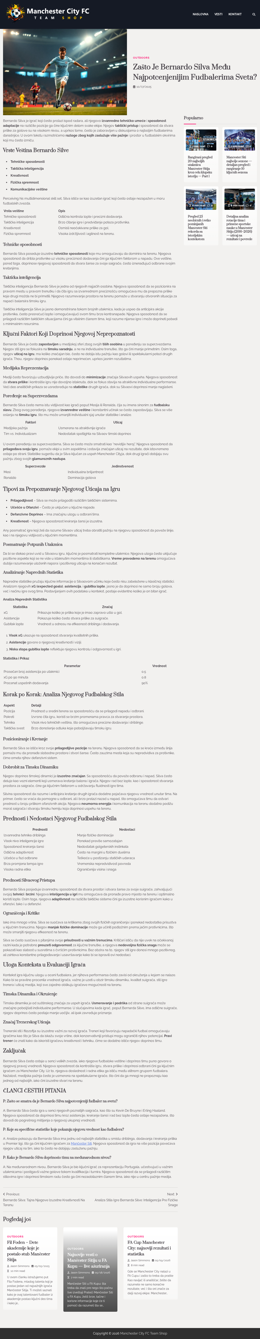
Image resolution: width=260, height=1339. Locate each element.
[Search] (254, 14)
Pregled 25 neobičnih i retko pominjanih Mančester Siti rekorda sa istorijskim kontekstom (199, 228)
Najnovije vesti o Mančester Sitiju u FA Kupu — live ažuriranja (88, 1260)
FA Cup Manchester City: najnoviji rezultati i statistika (149, 1248)
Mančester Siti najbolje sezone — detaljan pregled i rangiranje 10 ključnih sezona (239, 165)
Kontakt (235, 14)
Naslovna (200, 14)
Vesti (218, 14)
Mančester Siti (81, 1143)
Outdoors (141, 57)
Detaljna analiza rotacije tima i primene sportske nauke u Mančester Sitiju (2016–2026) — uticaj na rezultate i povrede (239, 228)
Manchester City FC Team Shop (143, 1333)
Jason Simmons (19, 1266)
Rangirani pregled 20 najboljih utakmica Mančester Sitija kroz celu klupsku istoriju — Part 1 (200, 167)
